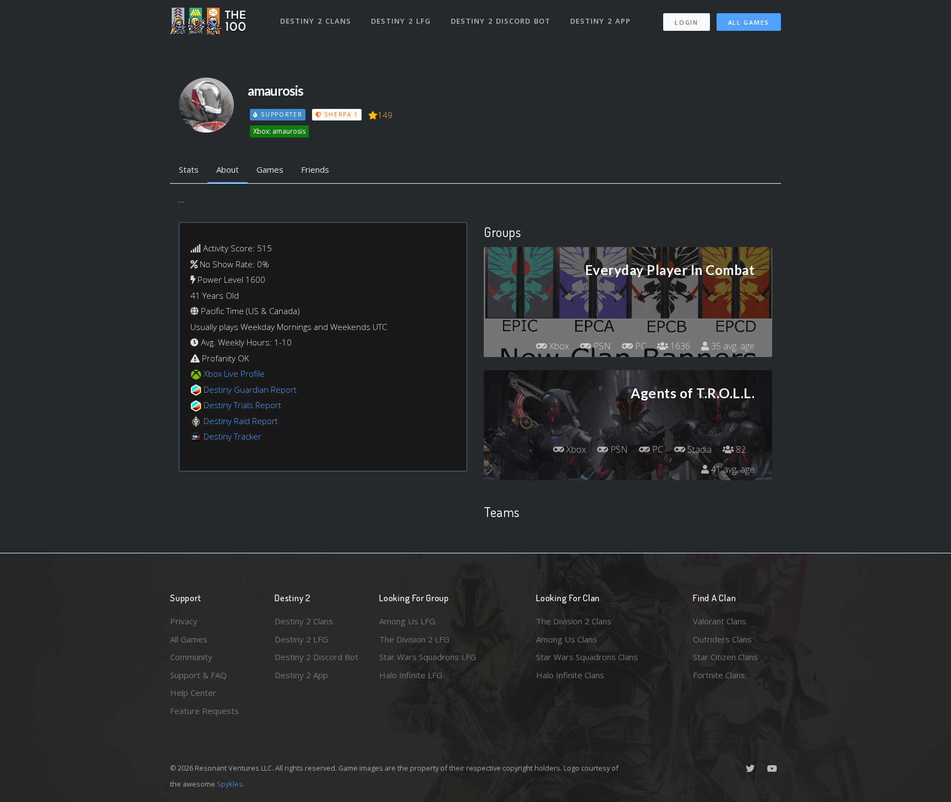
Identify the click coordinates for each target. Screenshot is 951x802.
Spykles (230, 784)
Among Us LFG (407, 621)
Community (191, 656)
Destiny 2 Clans (315, 21)
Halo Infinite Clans (570, 674)
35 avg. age (732, 346)
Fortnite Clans (719, 674)
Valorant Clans (719, 621)
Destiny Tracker (232, 436)
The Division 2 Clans (573, 621)
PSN (601, 346)
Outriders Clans (722, 639)
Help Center (193, 692)
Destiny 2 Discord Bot (500, 21)
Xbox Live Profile (234, 373)
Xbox (558, 346)
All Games (748, 22)
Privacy (184, 621)
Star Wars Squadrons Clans (587, 656)
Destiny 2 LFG (401, 21)
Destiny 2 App (600, 21)
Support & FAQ (198, 674)
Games (269, 169)
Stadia (698, 449)
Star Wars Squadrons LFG (427, 656)
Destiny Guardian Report (250, 389)
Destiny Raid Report (241, 420)
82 (740, 449)
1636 (679, 346)
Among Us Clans (566, 639)
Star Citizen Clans (725, 656)
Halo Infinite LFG (410, 674)
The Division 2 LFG (414, 639)
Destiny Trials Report (242, 404)
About (227, 169)
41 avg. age (732, 469)
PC (639, 346)
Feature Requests (204, 710)
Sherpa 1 (340, 114)
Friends (315, 169)
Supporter (280, 114)
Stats (189, 169)
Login (686, 22)
